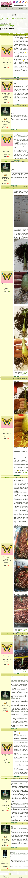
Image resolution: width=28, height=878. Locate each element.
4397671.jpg (24, 372)
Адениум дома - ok (26, 2)
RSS (1, 19)
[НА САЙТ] (10, 5)
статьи (11, 8)
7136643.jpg (24, 629)
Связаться (6, 8)
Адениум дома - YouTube (20, 2)
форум (26, 8)
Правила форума (19, 18)
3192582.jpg (24, 472)
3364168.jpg (24, 671)
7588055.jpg (22, 373)
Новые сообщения (5, 18)
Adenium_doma (14, 2)
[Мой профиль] (1, 8)
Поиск (25, 18)
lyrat (6, 105)
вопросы (21, 8)
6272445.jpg (22, 630)
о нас (16, 8)
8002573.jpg (19, 374)
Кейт (5, 849)
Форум (2, 25)
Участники (12, 18)
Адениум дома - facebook (23, 2)
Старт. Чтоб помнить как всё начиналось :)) (7, 28)
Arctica (7, 35)
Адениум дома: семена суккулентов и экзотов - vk (17, 2)
